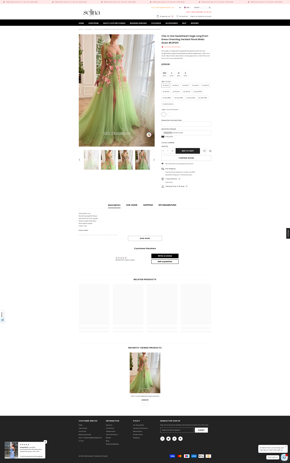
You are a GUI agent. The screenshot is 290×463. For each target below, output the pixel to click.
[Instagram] (168, 439)
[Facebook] (162, 439)
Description (114, 205)
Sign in (193, 16)
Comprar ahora (186, 158)
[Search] (202, 7)
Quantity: (164, 146)
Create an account (204, 16)
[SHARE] (209, 151)
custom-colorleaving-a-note (147, 404)
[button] (79, 159)
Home (81, 29)
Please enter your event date (171, 120)
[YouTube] (180, 439)
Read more (145, 238)
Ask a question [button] (165, 261)
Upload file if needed (168, 129)
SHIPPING (148, 205)
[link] (94, 327)
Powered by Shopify (101, 456)
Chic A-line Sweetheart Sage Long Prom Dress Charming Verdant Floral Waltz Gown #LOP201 (145, 396)
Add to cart (188, 151)
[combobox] (200, 7)
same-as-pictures (143, 404)
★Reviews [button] (288, 233)
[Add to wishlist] (204, 151)
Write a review (165, 256)
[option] (117, 90)
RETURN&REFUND (167, 205)
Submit (201, 430)
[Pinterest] (174, 439)
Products (89, 29)
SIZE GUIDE (132, 205)
